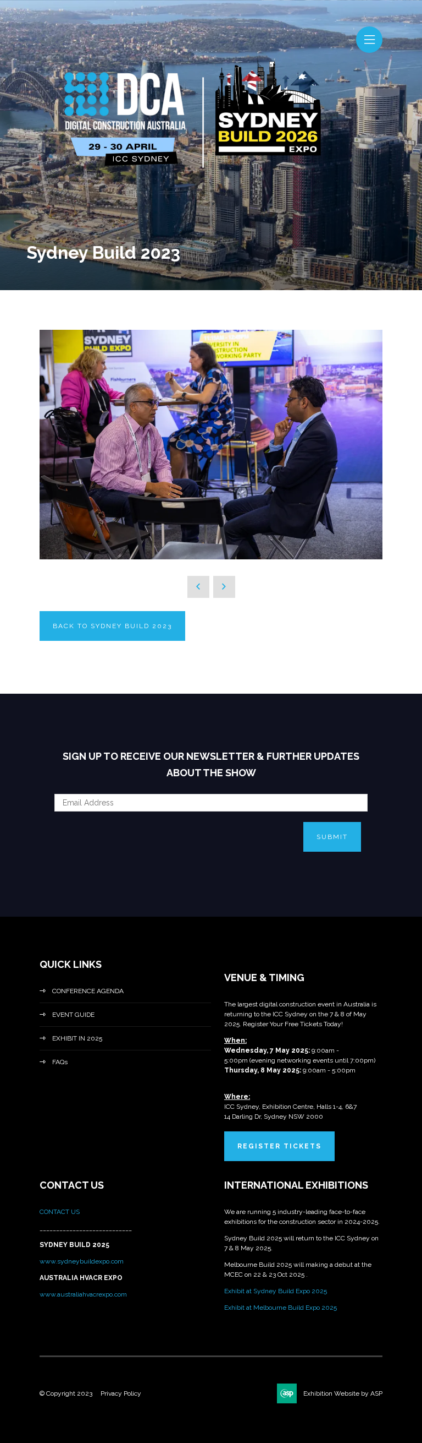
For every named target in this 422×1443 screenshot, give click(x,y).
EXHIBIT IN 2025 (77, 1038)
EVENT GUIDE (73, 1015)
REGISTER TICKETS (279, 1146)
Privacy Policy (121, 1393)
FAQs (60, 1062)
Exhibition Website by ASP (342, 1393)
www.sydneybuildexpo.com (82, 1261)
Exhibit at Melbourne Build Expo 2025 (280, 1307)
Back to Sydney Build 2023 (112, 626)
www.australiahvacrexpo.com (83, 1294)
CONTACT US (60, 1212)
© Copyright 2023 (66, 1393)
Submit (332, 837)
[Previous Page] (198, 587)
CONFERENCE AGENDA (88, 991)
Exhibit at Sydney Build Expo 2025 (275, 1291)
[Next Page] (224, 587)
